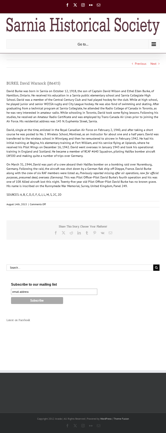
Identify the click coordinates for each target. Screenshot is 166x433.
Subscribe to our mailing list (34, 284)
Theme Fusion (121, 418)
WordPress (106, 418)
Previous (140, 64)
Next (153, 64)
